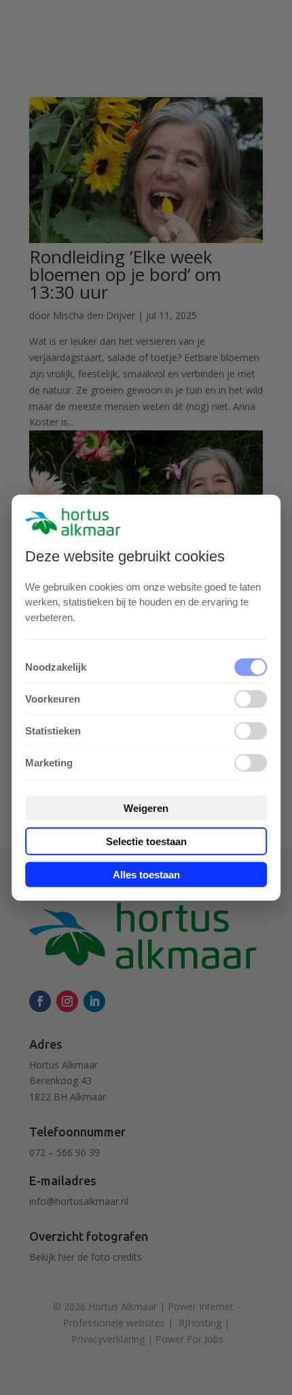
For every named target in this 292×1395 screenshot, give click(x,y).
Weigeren (146, 808)
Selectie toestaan (146, 841)
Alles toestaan (146, 874)
